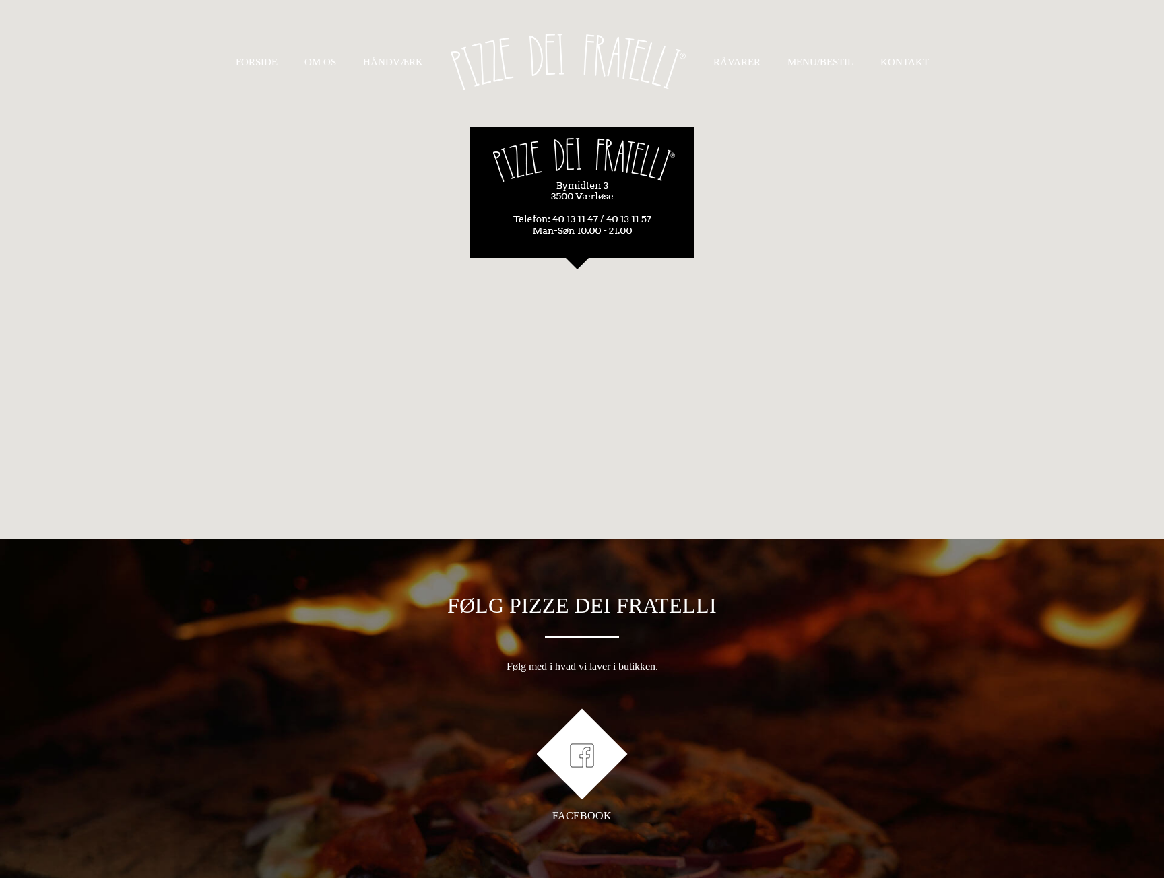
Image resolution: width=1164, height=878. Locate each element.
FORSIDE (257, 62)
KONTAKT (904, 62)
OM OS (320, 62)
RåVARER (737, 62)
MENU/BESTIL (820, 62)
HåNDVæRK (393, 62)
